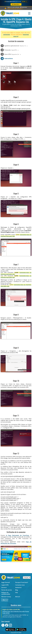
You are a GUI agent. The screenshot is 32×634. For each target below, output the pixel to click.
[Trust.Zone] (10, 13)
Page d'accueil (5, 582)
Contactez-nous (20, 585)
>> (15, 8)
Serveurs (4, 587)
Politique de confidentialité (5, 593)
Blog (16, 590)
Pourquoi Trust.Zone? (21, 582)
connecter (6, 34)
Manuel (17, 596)
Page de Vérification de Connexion (16, 542)
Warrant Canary (6, 596)
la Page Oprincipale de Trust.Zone (17, 535)
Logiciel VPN (5, 585)
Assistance (18, 587)
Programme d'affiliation (4, 600)
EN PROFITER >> (16, 4)
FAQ (16, 592)
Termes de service (6, 590)
